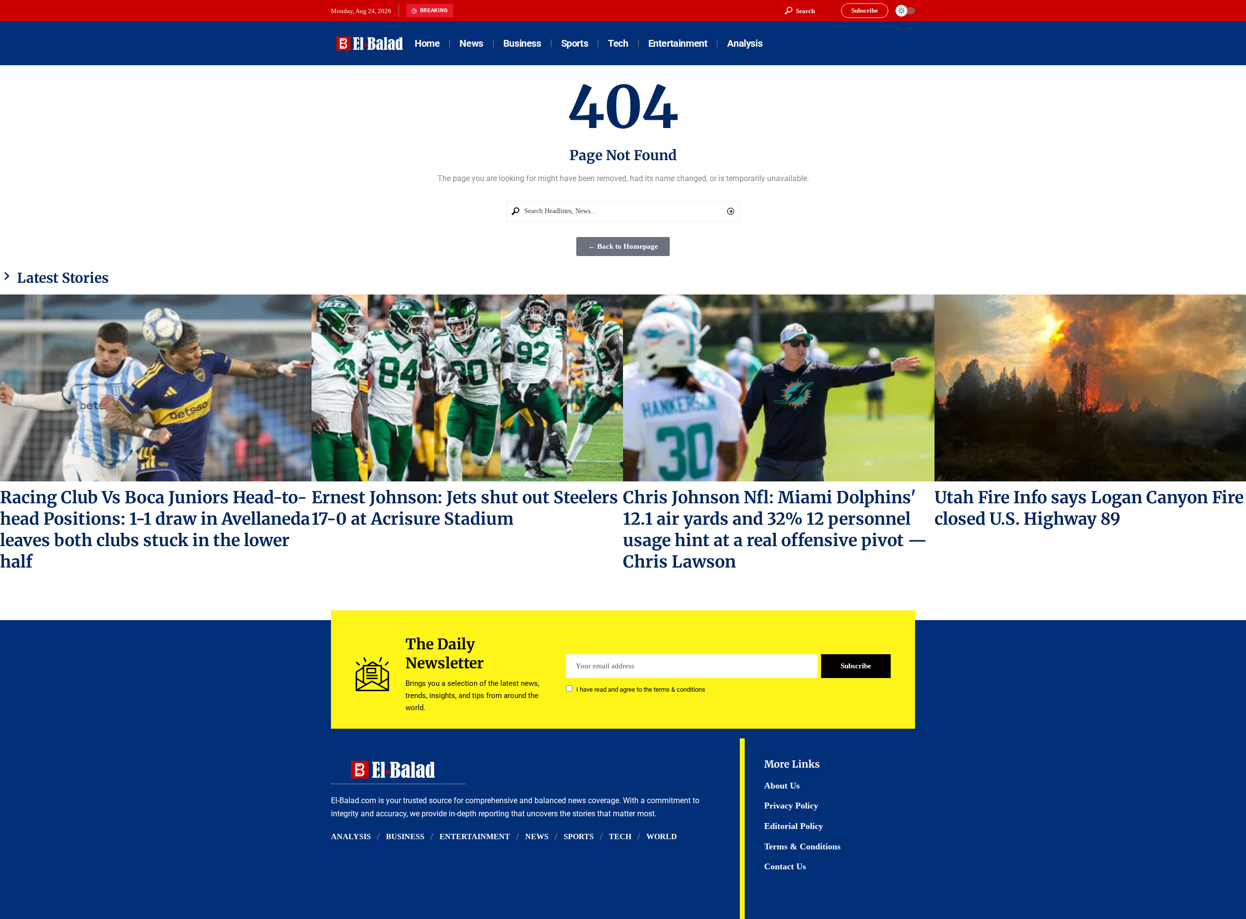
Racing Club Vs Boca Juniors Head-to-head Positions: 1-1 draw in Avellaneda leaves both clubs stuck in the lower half (155, 529)
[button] (800, 10)
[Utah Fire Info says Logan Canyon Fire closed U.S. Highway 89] (1090, 387)
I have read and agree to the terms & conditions (640, 689)
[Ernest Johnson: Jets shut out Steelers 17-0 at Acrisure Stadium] (467, 387)
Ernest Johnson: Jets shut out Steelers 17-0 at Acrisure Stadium (465, 508)
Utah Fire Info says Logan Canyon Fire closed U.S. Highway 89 (1089, 508)
